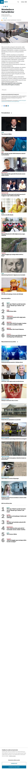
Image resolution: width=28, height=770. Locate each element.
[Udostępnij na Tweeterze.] (5, 6)
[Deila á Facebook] (4, 106)
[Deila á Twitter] (6, 106)
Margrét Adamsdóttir (5, 14)
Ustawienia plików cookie (14, 760)
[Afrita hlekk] (2, 106)
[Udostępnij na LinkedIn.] (7, 6)
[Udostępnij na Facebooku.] (3, 6)
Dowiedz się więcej (12, 756)
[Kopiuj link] (2, 6)
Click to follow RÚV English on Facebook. (10, 84)
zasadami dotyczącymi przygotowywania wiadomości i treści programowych (13, 101)
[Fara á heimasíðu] (5, 2)
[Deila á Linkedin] (8, 106)
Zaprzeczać (14, 763)
